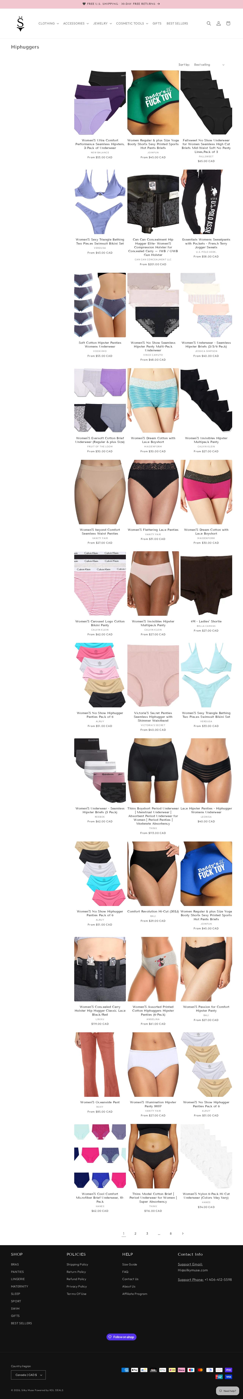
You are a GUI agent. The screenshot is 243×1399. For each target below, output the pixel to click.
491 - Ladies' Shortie (206, 621)
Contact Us (130, 1279)
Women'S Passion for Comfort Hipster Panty (206, 1008)
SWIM (15, 1308)
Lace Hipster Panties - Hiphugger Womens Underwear (206, 810)
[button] (48, 23)
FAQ (125, 1272)
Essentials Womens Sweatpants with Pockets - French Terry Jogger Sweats (206, 243)
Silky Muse (27, 1390)
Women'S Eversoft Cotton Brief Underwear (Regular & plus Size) (100, 440)
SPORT (16, 1301)
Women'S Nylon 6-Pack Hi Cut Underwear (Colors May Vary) (206, 1195)
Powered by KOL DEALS (49, 1390)
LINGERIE (18, 1279)
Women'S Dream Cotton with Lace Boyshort (153, 440)
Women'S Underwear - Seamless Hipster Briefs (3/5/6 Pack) (206, 344)
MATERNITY (19, 1286)
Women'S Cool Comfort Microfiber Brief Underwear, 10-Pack (100, 1197)
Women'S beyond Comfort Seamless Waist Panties (100, 531)
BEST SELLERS (21, 1323)
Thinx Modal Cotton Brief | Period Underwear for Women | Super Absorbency (153, 1197)
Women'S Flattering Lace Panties (153, 530)
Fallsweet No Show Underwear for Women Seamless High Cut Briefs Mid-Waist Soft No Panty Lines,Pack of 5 (206, 146)
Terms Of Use (77, 1294)
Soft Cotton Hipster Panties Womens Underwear (100, 344)
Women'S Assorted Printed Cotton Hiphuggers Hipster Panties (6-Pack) (153, 1010)
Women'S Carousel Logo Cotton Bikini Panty (100, 623)
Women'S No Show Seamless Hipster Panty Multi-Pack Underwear (153, 346)
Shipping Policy (77, 1264)
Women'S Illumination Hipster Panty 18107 (153, 1104)
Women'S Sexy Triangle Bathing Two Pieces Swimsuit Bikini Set (100, 241)
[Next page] (183, 1234)
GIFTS (15, 1316)
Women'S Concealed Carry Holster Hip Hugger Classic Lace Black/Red (100, 1010)
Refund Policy (76, 1279)
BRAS (15, 1264)
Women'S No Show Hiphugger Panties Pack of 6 (100, 715)
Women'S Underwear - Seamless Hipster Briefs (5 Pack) (100, 810)
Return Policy (76, 1272)
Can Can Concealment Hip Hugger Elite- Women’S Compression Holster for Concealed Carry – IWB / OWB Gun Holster (153, 247)
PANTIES (17, 1272)
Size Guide (129, 1264)
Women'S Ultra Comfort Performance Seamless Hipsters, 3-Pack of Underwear (100, 144)
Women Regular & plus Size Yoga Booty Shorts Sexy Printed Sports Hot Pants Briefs (153, 144)
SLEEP (15, 1294)
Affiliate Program (135, 1294)
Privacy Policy (77, 1286)
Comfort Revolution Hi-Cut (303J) (153, 911)
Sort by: (184, 64)
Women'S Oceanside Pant (100, 1102)
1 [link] (123, 1233)
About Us (129, 1286)
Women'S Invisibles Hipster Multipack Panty (206, 440)
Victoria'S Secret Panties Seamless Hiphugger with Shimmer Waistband (153, 716)
